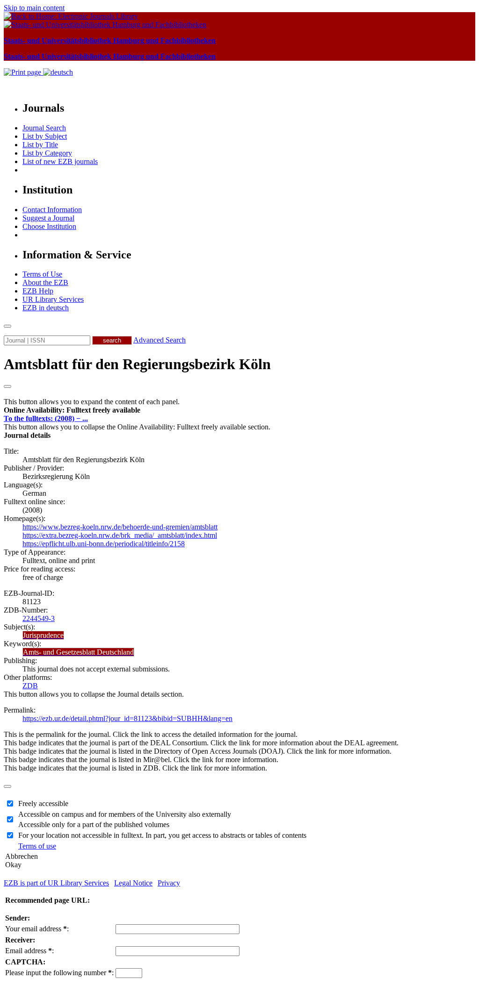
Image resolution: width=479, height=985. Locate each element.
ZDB (30, 686)
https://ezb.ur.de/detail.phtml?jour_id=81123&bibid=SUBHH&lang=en (127, 718)
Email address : (29, 951)
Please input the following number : (59, 973)
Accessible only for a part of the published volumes (93, 824)
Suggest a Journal (48, 218)
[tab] (239, 410)
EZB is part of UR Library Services (56, 883)
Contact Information (52, 210)
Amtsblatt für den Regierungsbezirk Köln (137, 364)
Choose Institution (49, 226)
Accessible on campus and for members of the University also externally (124, 814)
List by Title (40, 145)
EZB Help (37, 291)
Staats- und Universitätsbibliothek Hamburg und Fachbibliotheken (110, 40)
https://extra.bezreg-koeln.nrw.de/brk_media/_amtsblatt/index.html (119, 535)
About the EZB (45, 282)
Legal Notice (133, 883)
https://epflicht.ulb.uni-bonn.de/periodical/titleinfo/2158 (103, 544)
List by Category (47, 153)
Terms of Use (42, 274)
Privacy (169, 883)
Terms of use (37, 846)
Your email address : (37, 929)
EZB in (45, 308)
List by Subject (44, 136)
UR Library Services (53, 299)
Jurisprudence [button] (43, 635)
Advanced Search (159, 340)
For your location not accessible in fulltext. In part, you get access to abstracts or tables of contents (162, 835)
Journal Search (44, 128)
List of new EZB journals (60, 161)
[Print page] (23, 72)
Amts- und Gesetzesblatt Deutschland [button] (78, 652)
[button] (72, 410)
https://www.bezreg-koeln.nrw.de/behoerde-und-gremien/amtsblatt (120, 527)
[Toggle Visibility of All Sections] (7, 386)
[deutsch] (58, 72)
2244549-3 (38, 618)
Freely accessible (43, 803)
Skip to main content (34, 8)
